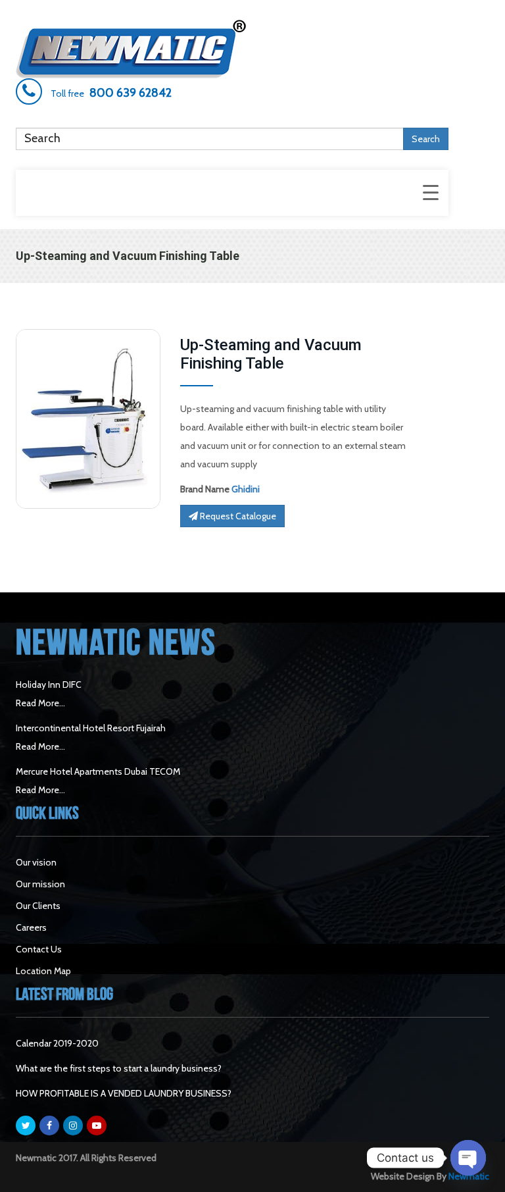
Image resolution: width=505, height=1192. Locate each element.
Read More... (40, 703)
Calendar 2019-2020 (57, 1043)
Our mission (40, 884)
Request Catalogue (237, 516)
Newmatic (468, 1176)
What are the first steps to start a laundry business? (119, 1068)
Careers (31, 927)
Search (426, 139)
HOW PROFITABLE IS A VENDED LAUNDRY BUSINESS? (123, 1093)
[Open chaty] (468, 1158)
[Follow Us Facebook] (49, 1125)
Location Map (43, 971)
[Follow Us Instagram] (73, 1125)
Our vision (36, 862)
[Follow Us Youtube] (97, 1125)
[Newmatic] (232, 49)
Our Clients (38, 906)
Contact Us (39, 949)
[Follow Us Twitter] (26, 1125)
